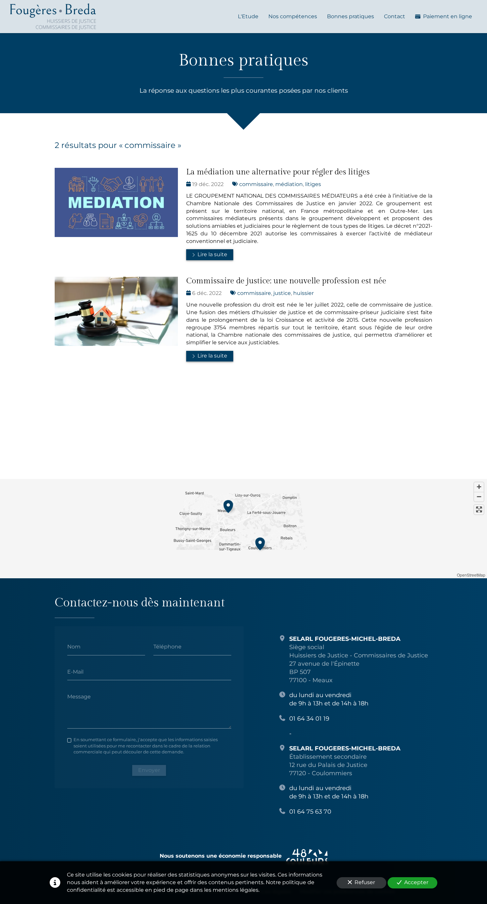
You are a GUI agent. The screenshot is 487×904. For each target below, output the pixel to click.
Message (79, 696)
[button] (228, 505)
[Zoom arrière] (479, 496)
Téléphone (167, 646)
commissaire (256, 184)
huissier (303, 293)
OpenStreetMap (471, 575)
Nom (74, 646)
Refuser (364, 882)
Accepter (416, 882)
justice (282, 293)
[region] (243, 528)
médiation (289, 184)
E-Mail (75, 671)
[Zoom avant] (479, 487)
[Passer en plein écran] (479, 509)
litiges (313, 184)
